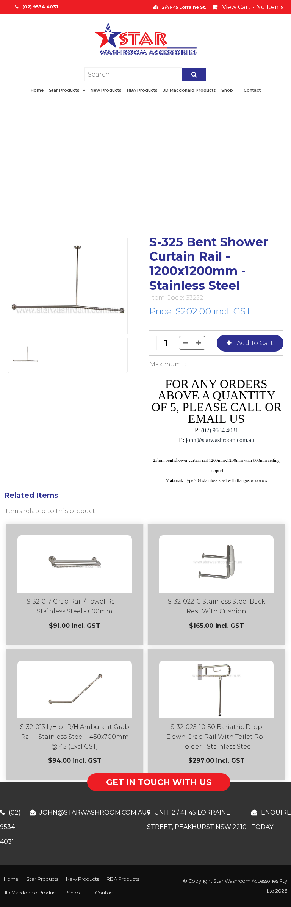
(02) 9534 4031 (219, 430)
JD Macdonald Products (189, 90)
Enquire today (271, 819)
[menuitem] (11, 879)
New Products (106, 90)
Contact (252, 90)
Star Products (64, 90)
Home (37, 90)
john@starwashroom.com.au (220, 440)
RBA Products (142, 90)
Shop (227, 90)
